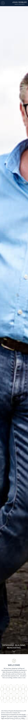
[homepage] (19, 3)
